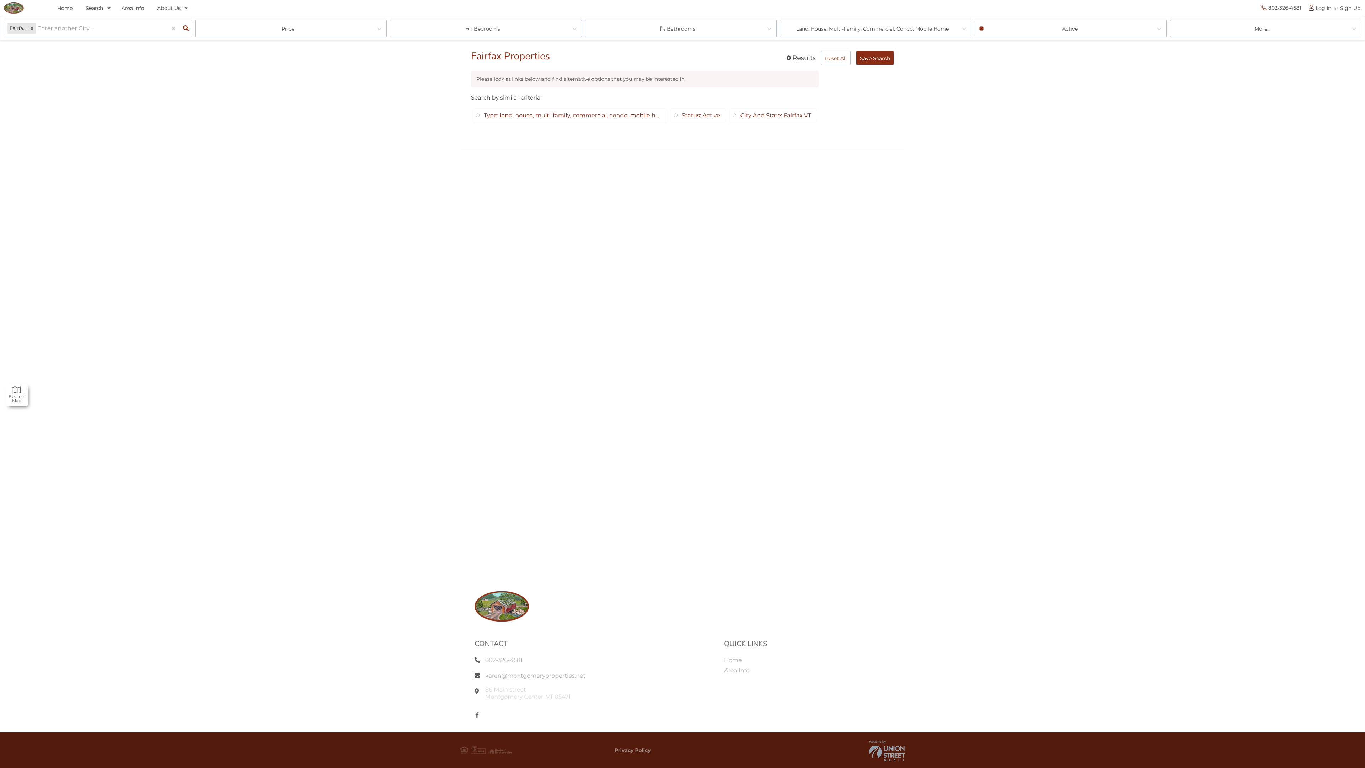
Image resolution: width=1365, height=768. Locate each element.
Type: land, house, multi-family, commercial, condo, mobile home (573, 115)
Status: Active (701, 115)
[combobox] (38, 28)
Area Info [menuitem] (133, 8)
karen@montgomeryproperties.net (535, 676)
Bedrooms (487, 29)
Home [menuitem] (65, 8)
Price (288, 29)
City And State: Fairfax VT (775, 115)
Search (94, 8)
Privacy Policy (633, 750)
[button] (32, 28)
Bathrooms (681, 29)
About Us (169, 8)
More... (1262, 29)
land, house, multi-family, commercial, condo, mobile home (872, 29)
